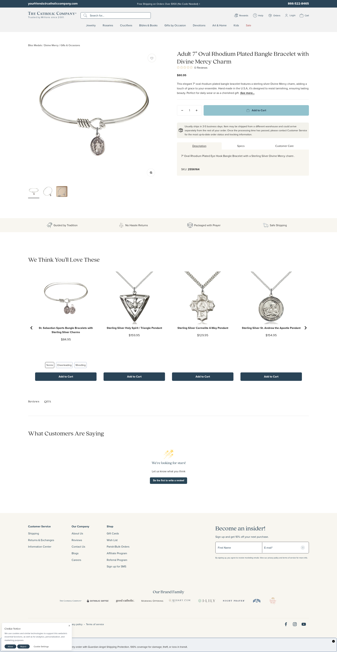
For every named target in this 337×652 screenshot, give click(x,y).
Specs (241, 146)
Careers (76, 560)
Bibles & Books (148, 25)
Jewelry (91, 25)
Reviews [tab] (33, 401)
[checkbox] (152, 58)
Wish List (112, 540)
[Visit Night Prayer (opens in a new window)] (234, 600)
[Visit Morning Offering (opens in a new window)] (152, 600)
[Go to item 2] (47, 192)
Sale (248, 25)
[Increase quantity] (196, 110)
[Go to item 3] (61, 192)
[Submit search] (85, 15)
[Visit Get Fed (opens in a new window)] (256, 600)
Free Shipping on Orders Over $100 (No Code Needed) (168, 4)
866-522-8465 (298, 3)
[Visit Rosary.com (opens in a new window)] (179, 600)
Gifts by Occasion (175, 25)
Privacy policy (75, 624)
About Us (77, 533)
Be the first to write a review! (168, 480)
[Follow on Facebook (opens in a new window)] (285, 624)
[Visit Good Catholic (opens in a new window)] (125, 600)
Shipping (33, 533)
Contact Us (78, 546)
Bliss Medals (35, 45)
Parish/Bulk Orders (118, 546)
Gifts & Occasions (70, 45)
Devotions (199, 25)
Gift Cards (113, 533)
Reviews (77, 540)
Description (199, 146)
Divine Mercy (51, 45)
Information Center (39, 546)
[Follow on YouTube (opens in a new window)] (303, 624)
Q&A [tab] (47, 401)
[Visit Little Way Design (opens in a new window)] (273, 600)
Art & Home (219, 25)
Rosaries (108, 25)
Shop (110, 526)
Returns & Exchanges (41, 540)
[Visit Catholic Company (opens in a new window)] (70, 600)
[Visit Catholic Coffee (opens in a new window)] (98, 600)
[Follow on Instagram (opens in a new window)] (294, 624)
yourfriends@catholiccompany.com (53, 3)
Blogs (75, 553)
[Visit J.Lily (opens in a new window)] (206, 600)
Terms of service (95, 624)
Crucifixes (126, 25)
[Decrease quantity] (182, 110)
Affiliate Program (117, 553)
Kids (236, 25)
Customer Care (284, 146)
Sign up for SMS (116, 566)
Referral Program (117, 560)
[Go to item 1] (33, 192)
